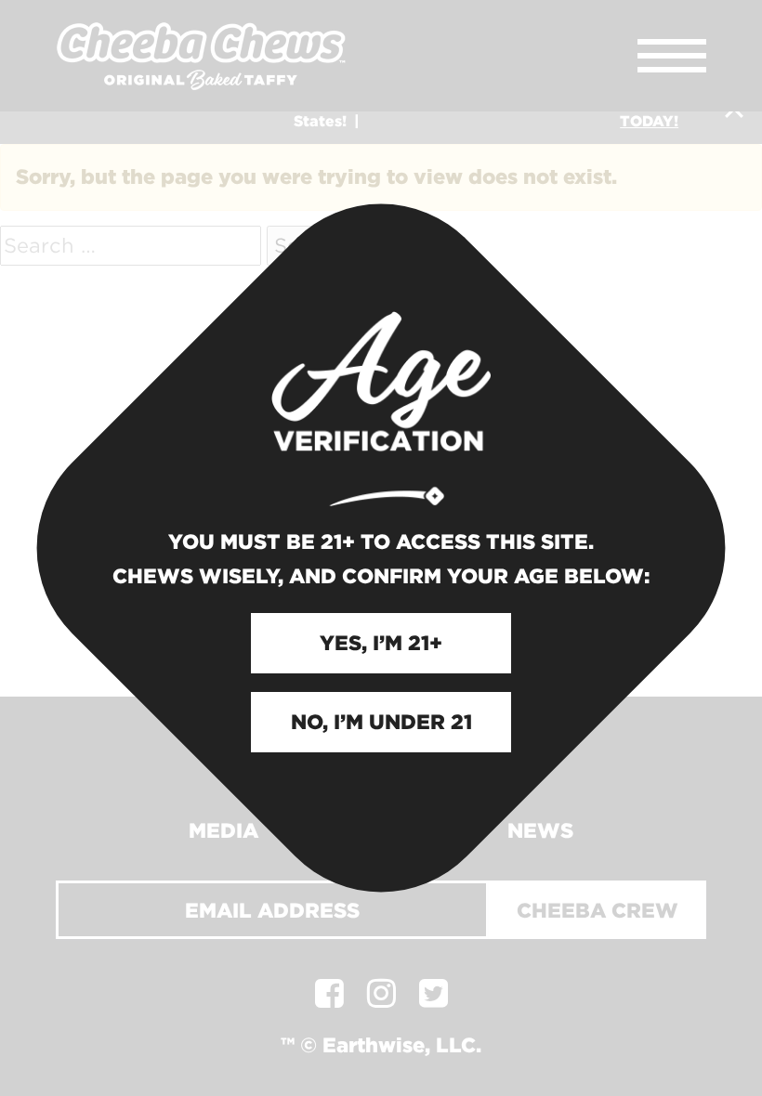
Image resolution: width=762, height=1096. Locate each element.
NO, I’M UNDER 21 (381, 722)
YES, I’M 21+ (381, 643)
